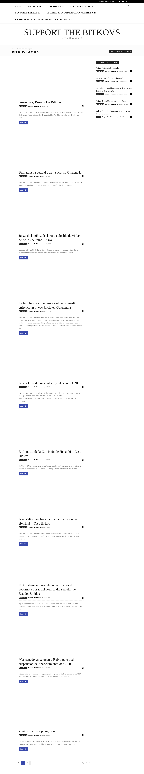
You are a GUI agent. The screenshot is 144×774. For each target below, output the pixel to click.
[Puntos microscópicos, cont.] (51, 711)
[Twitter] (126, 1)
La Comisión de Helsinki (27, 13)
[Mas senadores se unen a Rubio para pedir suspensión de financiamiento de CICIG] (51, 644)
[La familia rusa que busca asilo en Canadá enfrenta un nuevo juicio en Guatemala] (51, 287)
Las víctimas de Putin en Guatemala (110, 78)
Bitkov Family (21, 49)
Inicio (18, 6)
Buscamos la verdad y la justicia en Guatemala (50, 172)
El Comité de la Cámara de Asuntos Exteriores (71, 13)
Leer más (23, 122)
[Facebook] (119, 1)
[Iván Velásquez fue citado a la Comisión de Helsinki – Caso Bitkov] (51, 503)
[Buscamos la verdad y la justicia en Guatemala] (51, 152)
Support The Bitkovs (34, 106)
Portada (98, 117)
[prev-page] (14, 763)
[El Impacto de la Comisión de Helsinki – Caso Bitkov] (51, 436)
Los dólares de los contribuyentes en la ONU (49, 383)
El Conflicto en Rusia (81, 6)
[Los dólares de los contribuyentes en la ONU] (51, 363)
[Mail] (123, 1)
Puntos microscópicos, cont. (38, 731)
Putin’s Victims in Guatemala (107, 68)
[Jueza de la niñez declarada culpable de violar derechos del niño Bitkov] (51, 220)
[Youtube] (130, 1)
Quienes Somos (35, 6)
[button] (129, 6)
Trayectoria (57, 6)
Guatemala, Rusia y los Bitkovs (40, 102)
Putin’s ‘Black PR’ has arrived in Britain (111, 101)
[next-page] (32, 763)
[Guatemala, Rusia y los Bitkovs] (51, 82)
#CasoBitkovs (100, 81)
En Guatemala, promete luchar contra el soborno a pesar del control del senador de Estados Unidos (47, 589)
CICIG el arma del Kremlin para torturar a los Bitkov (44, 19)
